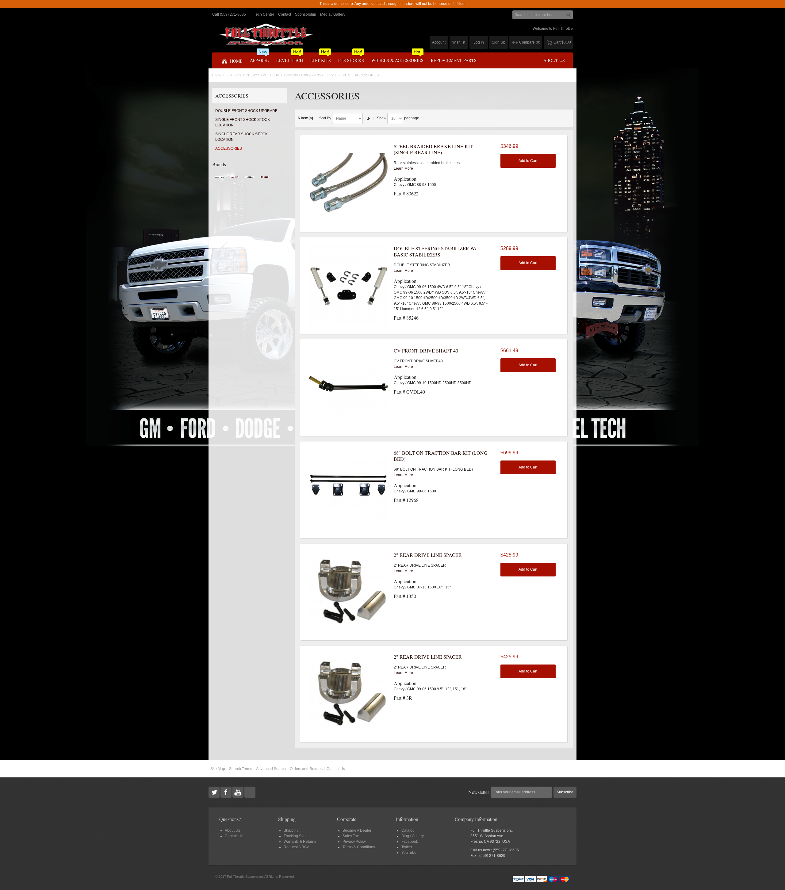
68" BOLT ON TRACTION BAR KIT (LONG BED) (441, 455)
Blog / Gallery (412, 836)
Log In (478, 42)
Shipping (291, 830)
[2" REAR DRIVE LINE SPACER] (348, 592)
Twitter (406, 847)
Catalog (408, 830)
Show (381, 118)
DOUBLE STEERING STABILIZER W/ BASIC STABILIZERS (435, 251)
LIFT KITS (233, 75)
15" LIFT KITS (339, 75)
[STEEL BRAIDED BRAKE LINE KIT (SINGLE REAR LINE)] (348, 183)
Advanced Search (271, 769)
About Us (232, 830)
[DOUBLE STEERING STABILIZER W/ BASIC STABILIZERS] (348, 285)
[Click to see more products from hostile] (219, 179)
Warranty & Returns (300, 841)
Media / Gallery (332, 14)
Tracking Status (296, 836)
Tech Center (264, 14)
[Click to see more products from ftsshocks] (264, 179)
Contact (284, 14)
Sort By (325, 118)
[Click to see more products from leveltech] (234, 179)
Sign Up (498, 42)
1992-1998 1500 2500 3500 (304, 75)
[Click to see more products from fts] (249, 179)
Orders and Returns (306, 769)
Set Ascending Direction (368, 118)
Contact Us (336, 769)
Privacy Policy (354, 841)
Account (439, 42)
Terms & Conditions (359, 847)
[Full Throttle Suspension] (266, 35)
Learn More (403, 168)
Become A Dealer (357, 830)
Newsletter (478, 792)
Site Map (217, 769)
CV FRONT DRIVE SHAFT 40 (426, 350)
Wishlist (458, 42)
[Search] (568, 14)
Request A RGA (296, 847)
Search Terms (240, 769)
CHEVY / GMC (257, 75)
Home (216, 75)
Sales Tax (351, 836)
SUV (275, 75)
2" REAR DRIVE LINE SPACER (428, 555)
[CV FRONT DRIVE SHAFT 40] (348, 388)
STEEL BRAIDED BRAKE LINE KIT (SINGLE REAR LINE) (433, 149)
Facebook (409, 841)
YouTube (408, 852)
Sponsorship (305, 14)
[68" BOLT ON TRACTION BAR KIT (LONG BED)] (348, 490)
